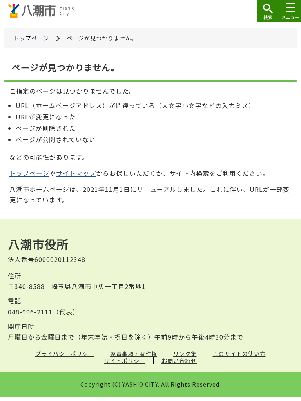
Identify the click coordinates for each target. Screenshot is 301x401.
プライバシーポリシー (64, 353)
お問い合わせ (179, 360)
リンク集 (185, 353)
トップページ (31, 38)
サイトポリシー (124, 360)
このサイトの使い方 (239, 353)
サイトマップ (76, 173)
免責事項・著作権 (133, 353)
